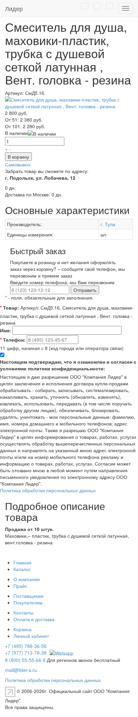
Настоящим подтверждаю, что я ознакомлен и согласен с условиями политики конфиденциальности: (68, 365)
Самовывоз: (18, 164)
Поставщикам (28, 595)
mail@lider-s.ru (21, 670)
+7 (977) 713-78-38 (26, 652)
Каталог (21, 569)
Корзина (22, 629)
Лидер (14, 8)
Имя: (5, 330)
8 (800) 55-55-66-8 (25, 660)
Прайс (20, 585)
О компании (26, 579)
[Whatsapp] (60, 652)
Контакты (23, 612)
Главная (22, 562)
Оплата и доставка (34, 619)
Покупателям (28, 602)
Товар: (9, 307)
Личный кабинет (31, 636)
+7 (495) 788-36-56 (26, 646)
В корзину (18, 156)
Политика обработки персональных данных (48, 490)
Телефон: (12, 339)
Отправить (84, 290)
